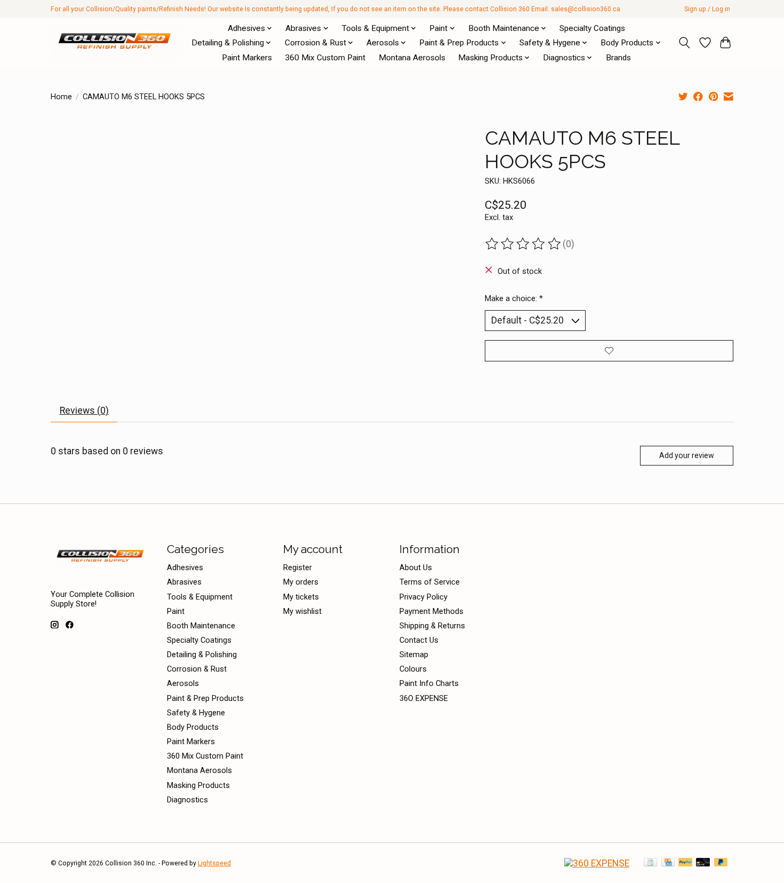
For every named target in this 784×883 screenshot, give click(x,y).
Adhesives (185, 567)
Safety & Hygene (196, 713)
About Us (415, 567)
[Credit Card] (668, 863)
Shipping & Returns (432, 625)
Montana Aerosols (412, 57)
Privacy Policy (423, 597)
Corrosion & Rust (197, 669)
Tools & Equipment (200, 597)
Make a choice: (514, 298)
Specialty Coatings (592, 28)
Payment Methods (431, 611)
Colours (413, 669)
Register (297, 567)
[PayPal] (685, 863)
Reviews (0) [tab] (84, 410)
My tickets (301, 597)
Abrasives (184, 582)
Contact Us (418, 640)
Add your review (686, 455)
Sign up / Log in (707, 9)
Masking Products (198, 785)
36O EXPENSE (423, 698)
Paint (176, 611)
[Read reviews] (524, 244)
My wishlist (302, 611)
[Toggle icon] (684, 42)
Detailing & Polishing (202, 654)
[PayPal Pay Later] (721, 863)
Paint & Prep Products (205, 698)
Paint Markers (247, 57)
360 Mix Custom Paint (325, 57)
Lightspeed (214, 863)
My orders (300, 582)
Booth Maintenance (201, 625)
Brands (618, 57)
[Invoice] (650, 863)
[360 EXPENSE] (596, 863)
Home (61, 96)
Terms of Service (429, 582)
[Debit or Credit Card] (703, 863)
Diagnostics (187, 800)
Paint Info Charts (429, 683)
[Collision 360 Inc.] (116, 42)
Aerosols (183, 683)
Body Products (193, 727)
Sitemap (413, 654)
